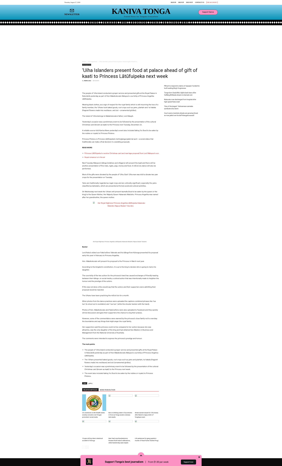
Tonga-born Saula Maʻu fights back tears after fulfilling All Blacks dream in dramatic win (180, 94)
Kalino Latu (87, 80)
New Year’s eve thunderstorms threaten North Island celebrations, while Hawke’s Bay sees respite (119, 441)
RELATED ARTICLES (90, 390)
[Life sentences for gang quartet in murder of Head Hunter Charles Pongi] (147, 428)
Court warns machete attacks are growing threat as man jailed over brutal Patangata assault (181, 114)
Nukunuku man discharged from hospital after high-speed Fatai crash (180, 101)
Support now (188, 462)
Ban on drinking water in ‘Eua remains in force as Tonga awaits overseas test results (120, 415)
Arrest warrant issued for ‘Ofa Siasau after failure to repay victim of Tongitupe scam (146, 415)
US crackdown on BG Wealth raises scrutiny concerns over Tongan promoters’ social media (93, 415)
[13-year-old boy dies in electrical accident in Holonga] (94, 428)
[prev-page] (83, 447)
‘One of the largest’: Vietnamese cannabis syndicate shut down (178, 107)
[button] (192, 22)
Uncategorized (92, 61)
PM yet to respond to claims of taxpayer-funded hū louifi (181, 87)
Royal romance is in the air (94, 157)
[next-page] (87, 447)
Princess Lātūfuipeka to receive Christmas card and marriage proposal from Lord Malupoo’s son (121, 153)
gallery (90, 383)
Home (84, 61)
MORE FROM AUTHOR (107, 390)
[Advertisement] (141, 41)
